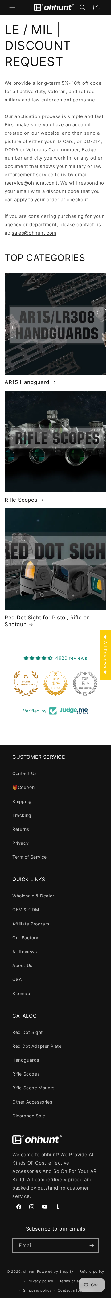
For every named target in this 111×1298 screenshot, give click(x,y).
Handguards (25, 1060)
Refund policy (92, 1271)
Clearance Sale (28, 1115)
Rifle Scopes (21, 500)
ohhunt (29, 1271)
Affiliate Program (30, 923)
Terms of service (74, 1281)
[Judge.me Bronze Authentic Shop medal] (26, 683)
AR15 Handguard (27, 382)
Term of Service (29, 856)
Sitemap (21, 993)
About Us (22, 965)
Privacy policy (40, 1281)
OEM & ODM (25, 909)
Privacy (20, 843)
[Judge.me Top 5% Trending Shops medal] (85, 683)
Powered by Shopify (55, 1271)
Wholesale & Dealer (33, 895)
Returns (20, 829)
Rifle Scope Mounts (33, 1087)
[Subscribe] (91, 1245)
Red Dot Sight (27, 1032)
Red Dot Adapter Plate (37, 1046)
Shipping (22, 801)
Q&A (17, 979)
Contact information (76, 1290)
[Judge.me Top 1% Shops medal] (55, 683)
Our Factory (25, 937)
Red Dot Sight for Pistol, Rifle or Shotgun (47, 620)
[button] (12, 7)
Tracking (21, 815)
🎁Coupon (23, 787)
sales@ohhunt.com (34, 233)
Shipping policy (37, 1290)
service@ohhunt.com (31, 183)
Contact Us (24, 773)
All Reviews (24, 951)
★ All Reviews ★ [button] (105, 655)
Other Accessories (32, 1101)
